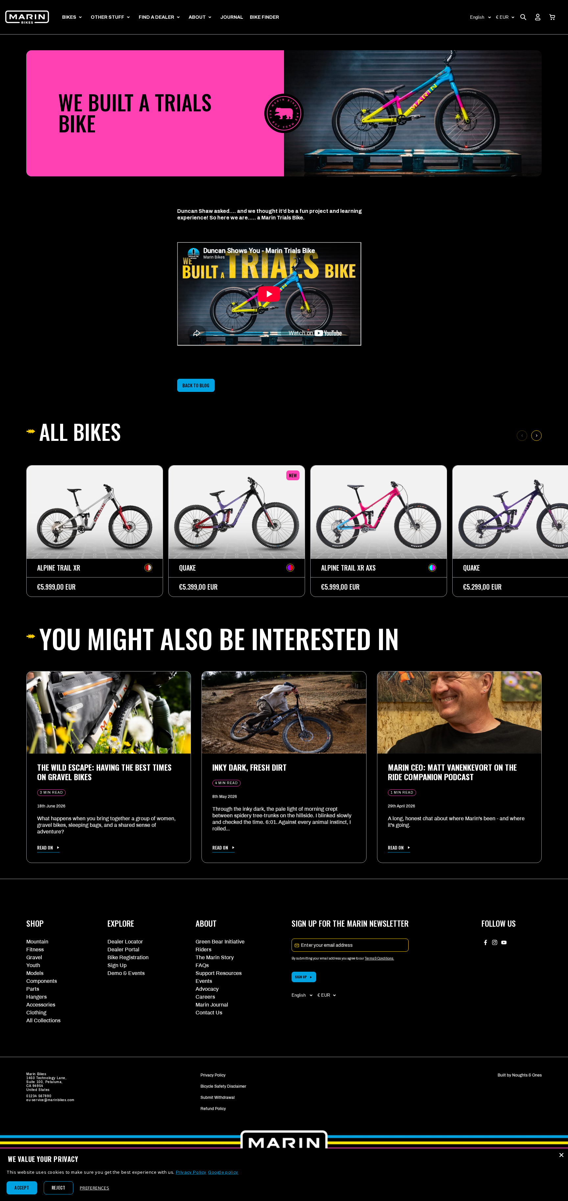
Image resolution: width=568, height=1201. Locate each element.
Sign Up (117, 965)
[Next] (536, 435)
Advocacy (207, 989)
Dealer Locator (125, 941)
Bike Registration (128, 957)
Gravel (34, 957)
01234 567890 (38, 1096)
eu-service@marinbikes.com (50, 1100)
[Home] (27, 17)
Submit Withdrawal (218, 1097)
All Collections (43, 1020)
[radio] (148, 568)
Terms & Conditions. (379, 958)
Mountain (37, 941)
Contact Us (209, 1012)
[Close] (561, 1155)
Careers (205, 997)
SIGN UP (301, 976)
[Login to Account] (538, 17)
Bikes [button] (69, 17)
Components (41, 981)
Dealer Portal (123, 949)
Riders (203, 949)
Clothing (36, 1012)
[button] (552, 17)
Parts (32, 989)
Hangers (36, 997)
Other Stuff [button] (107, 17)
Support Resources (219, 973)
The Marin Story (215, 957)
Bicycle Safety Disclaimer (223, 1086)
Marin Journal (212, 1005)
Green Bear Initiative (220, 941)
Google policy (223, 1172)
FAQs (202, 965)
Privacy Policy (213, 1075)
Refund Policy (213, 1108)
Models (34, 973)
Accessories (40, 1005)
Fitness (35, 949)
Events (204, 981)
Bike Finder (264, 17)
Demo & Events (126, 973)
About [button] (197, 17)
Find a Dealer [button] (156, 17)
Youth (33, 965)
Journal (231, 17)
